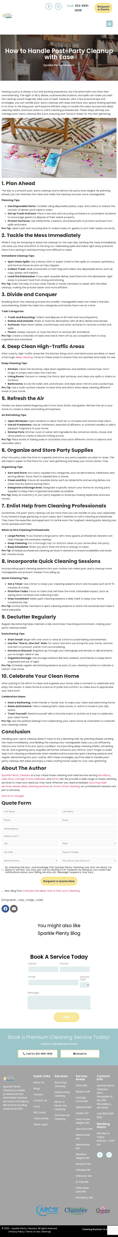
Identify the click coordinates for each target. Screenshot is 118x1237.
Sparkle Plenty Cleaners (16, 775)
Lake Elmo (8, 779)
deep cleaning (24, 357)
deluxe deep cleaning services (31, 786)
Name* (32, 964)
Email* (32, 977)
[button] (109, 24)
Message (33, 992)
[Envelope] (14, 909)
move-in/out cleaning (66, 786)
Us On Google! (15, 796)
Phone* (64, 964)
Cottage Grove (24, 779)
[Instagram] (58, 6)
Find (4, 796)
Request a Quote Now (59, 881)
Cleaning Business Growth (96, 1229)
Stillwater (39, 779)
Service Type (84, 978)
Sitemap (46, 1231)
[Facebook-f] (48, 6)
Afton (55, 779)
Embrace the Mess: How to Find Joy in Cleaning (51, 891)
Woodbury (104, 775)
